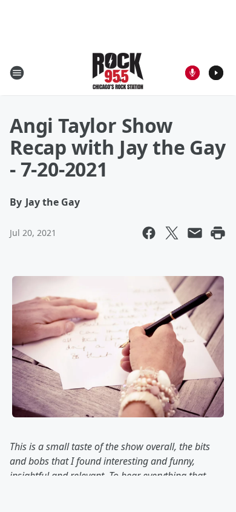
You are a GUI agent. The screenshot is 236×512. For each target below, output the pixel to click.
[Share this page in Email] (194, 232)
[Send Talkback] (192, 73)
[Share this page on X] (171, 232)
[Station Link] (118, 72)
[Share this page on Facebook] (148, 232)
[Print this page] (217, 232)
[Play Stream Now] (216, 73)
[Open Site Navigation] (17, 73)
